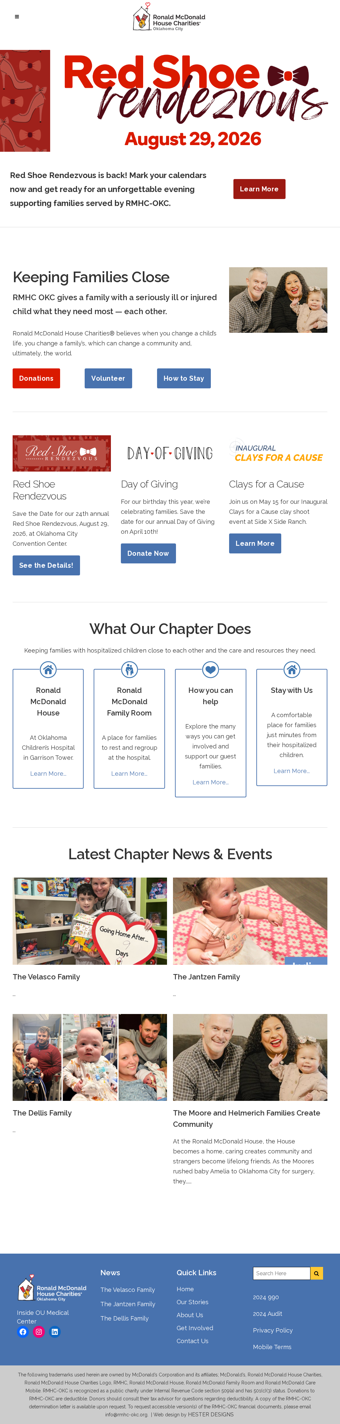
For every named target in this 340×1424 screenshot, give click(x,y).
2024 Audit (267, 1313)
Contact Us (193, 1340)
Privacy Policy (273, 1330)
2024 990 (266, 1297)
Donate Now (148, 553)
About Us (190, 1315)
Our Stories (193, 1302)
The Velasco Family (46, 976)
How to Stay (184, 378)
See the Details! (46, 565)
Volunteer (108, 378)
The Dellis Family (42, 1113)
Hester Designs (211, 1414)
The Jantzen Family (206, 976)
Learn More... (48, 773)
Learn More (259, 189)
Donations (36, 378)
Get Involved (195, 1327)
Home (185, 1289)
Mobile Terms (272, 1346)
